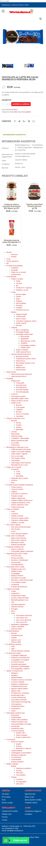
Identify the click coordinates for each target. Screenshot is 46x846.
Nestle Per (19, 163)
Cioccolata (13, 112)
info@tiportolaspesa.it (15, 830)
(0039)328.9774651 (12, 828)
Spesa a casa (29, 797)
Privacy (21, 5)
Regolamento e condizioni (10, 5)
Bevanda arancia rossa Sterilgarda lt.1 (11, 241)
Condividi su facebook (15, 121)
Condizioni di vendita (10, 811)
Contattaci (28, 814)
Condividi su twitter (19, 121)
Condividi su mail (34, 121)
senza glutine (26, 112)
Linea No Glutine (21, 160)
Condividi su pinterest (29, 121)
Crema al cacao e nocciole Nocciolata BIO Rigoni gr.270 (12, 206)
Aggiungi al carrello (21, 104)
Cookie (27, 5)
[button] (40, 19)
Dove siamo (6, 797)
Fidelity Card (6, 814)
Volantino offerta (31, 802)
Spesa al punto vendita (33, 800)
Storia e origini (7, 802)
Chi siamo (5, 794)
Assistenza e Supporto (33, 811)
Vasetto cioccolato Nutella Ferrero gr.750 (34, 206)
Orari (4, 800)
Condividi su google (24, 121)
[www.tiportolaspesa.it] (21, 11)
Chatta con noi (20, 840)
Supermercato (30, 794)
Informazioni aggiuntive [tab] (14, 135)
